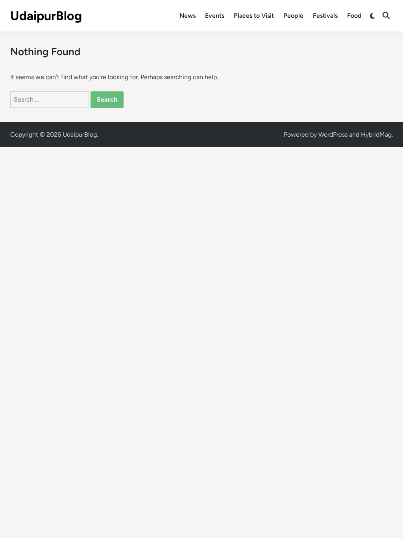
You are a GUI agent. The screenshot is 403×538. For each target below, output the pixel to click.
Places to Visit (254, 15)
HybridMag (376, 134)
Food (354, 15)
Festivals (325, 15)
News (187, 15)
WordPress (333, 134)
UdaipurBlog (46, 15)
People (293, 15)
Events (214, 15)
